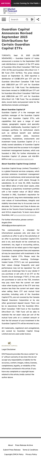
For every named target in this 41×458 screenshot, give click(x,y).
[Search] (27, 19)
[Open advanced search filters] (32, 19)
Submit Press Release (11, 450)
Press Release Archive (24, 445)
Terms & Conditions (30, 450)
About (10, 445)
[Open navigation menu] (4, 19)
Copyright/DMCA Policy (13, 454)
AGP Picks (5, 3)
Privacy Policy (31, 454)
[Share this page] (37, 19)
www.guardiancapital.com (22, 159)
